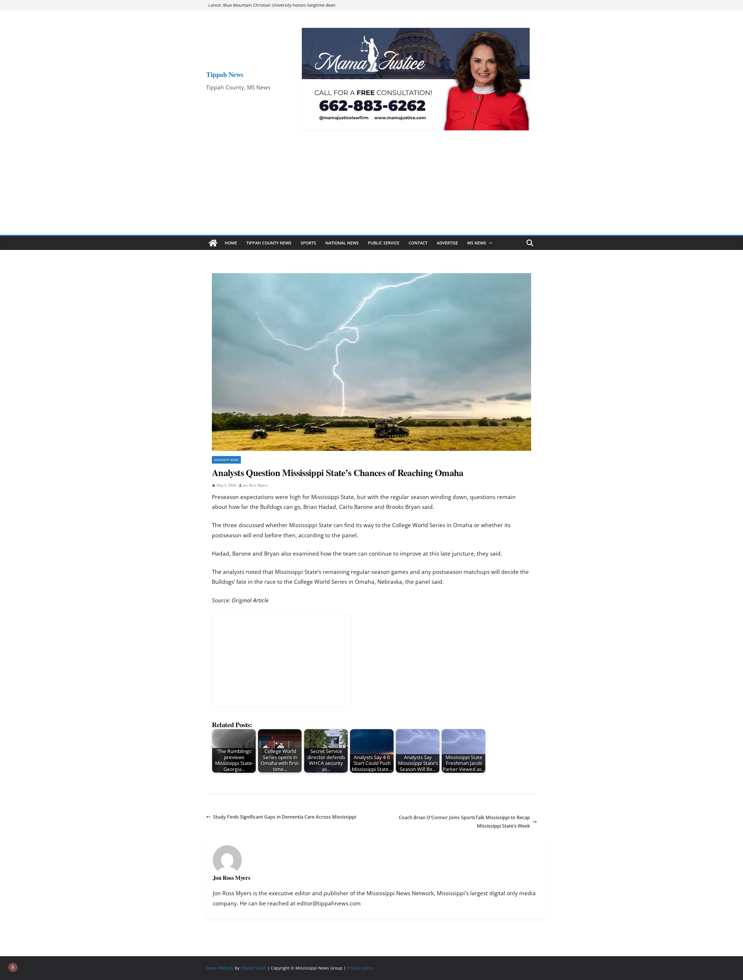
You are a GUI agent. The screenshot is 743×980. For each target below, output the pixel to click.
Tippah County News (268, 243)
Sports (308, 243)
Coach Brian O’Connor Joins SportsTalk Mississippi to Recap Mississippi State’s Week (464, 821)
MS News (476, 243)
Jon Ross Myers (255, 485)
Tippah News (224, 74)
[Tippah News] (213, 243)
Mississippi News (226, 460)
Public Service (383, 243)
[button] (489, 243)
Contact (418, 243)
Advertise (447, 243)
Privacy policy (360, 968)
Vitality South (253, 968)
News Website (220, 968)
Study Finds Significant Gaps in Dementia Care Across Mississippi (284, 817)
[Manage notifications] (12, 967)
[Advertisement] (371, 191)
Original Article (250, 600)
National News (342, 243)
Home (231, 243)
